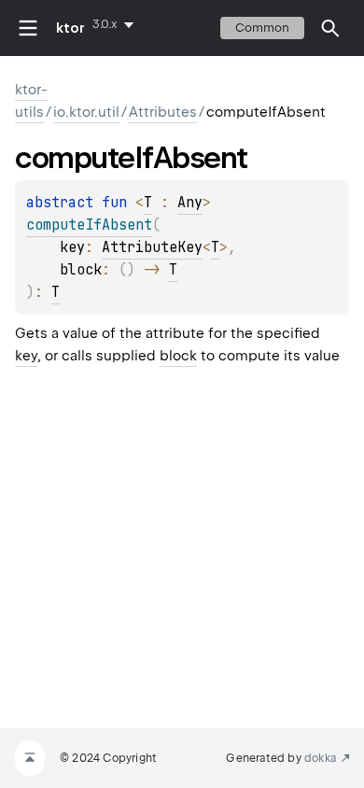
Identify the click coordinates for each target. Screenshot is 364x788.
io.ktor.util (86, 112)
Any (190, 202)
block (178, 355)
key (26, 355)
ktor (70, 28)
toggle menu (28, 28)
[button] (330, 28)
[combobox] (117, 24)
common (262, 28)
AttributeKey (152, 247)
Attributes (163, 112)
